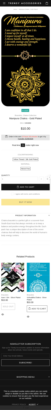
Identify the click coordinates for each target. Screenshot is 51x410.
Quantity (5, 175)
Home (15, 9)
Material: (25, 164)
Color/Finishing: (25, 155)
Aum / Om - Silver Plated (10, 297)
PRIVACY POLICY (19, 404)
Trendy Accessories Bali (24, 3)
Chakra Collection (29, 115)
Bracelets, (18, 115)
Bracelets (4, 295)
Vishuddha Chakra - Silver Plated (37, 299)
